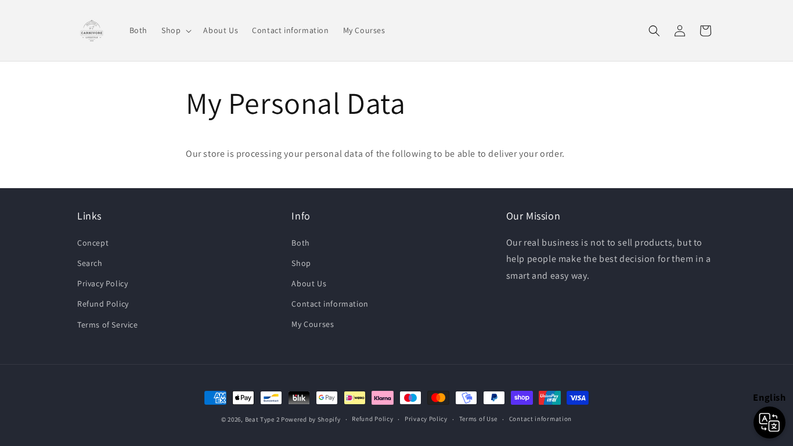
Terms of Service (107, 324)
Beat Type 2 (262, 419)
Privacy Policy (102, 283)
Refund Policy (103, 303)
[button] (175, 30)
